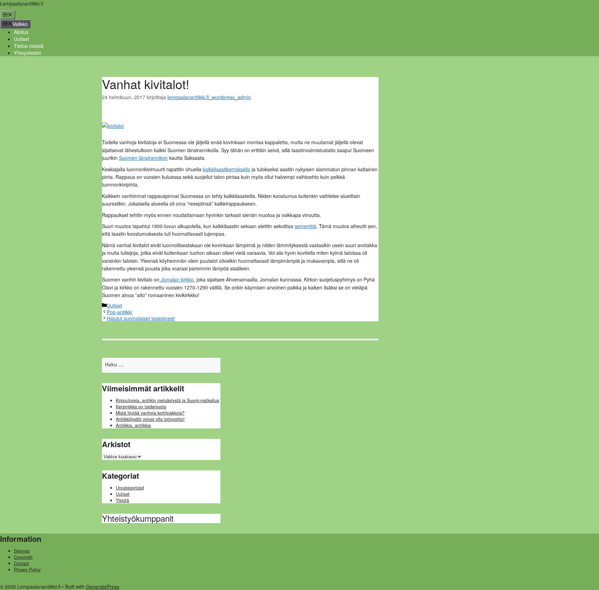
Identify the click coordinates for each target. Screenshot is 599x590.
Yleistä (122, 500)
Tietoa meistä (29, 45)
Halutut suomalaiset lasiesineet (141, 318)
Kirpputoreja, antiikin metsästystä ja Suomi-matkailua (167, 400)
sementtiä (305, 226)
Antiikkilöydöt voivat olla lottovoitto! (150, 419)
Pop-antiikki (119, 312)
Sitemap (22, 551)
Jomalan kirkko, (177, 279)
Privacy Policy (27, 569)
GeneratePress (102, 586)
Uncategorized (130, 488)
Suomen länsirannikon (143, 157)
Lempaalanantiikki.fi (21, 3)
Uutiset (21, 38)
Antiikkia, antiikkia (133, 425)
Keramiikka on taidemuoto (141, 407)
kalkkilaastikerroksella (226, 169)
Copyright (23, 557)
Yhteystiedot (27, 52)
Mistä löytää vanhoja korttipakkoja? (150, 413)
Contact (21, 563)
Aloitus (21, 31)
